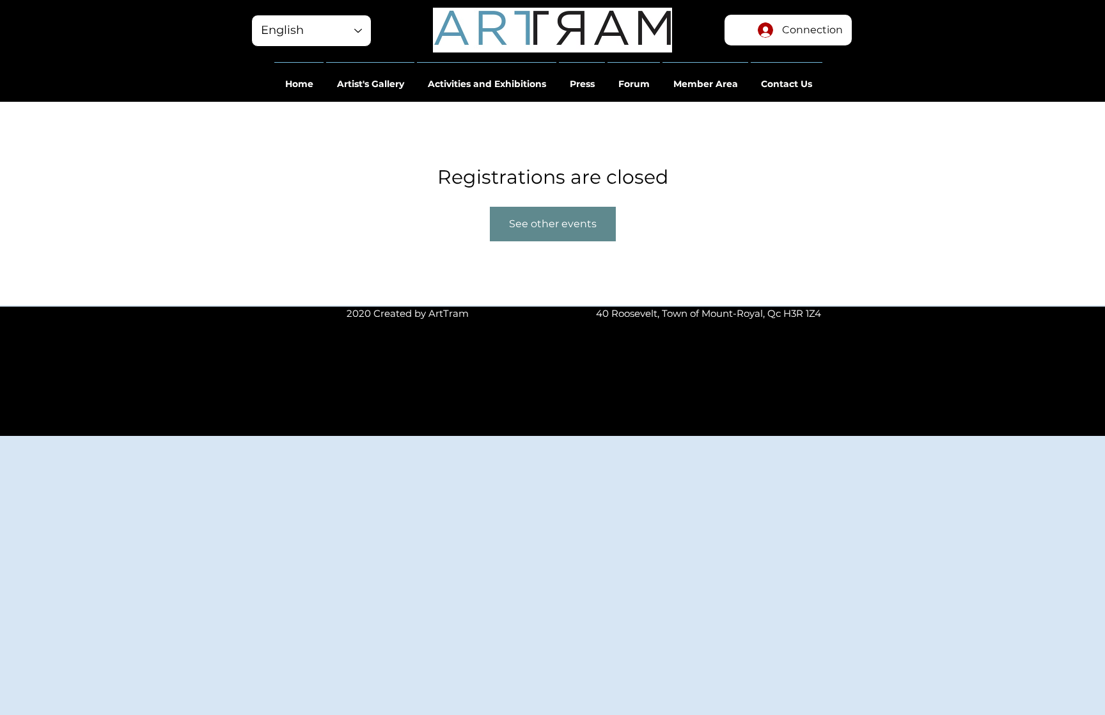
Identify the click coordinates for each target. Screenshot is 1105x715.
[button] (299, 78)
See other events (553, 224)
